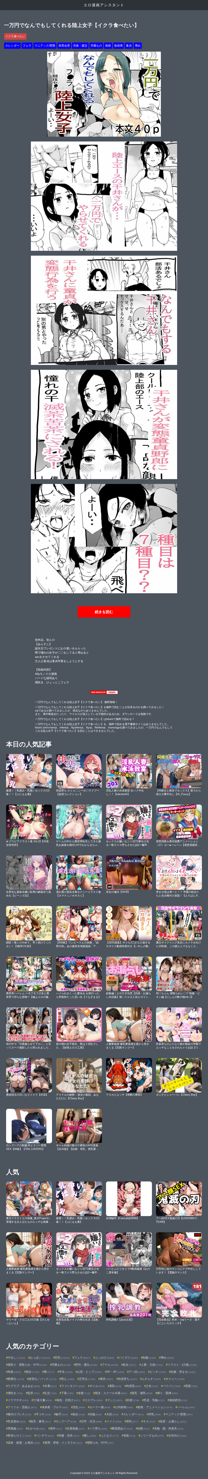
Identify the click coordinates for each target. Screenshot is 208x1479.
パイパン (172, 1386)
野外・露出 (86, 1364)
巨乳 (62, 1357)
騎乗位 (16, 1378)
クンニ (114, 1400)
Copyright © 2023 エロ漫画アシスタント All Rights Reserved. (104, 1473)
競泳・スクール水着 (111, 1393)
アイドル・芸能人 (22, 1407)
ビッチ (158, 1371)
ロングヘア (66, 1421)
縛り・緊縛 (167, 1393)
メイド (113, 1421)
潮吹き (15, 1393)
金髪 (84, 1393)
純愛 (143, 1428)
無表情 (118, 45)
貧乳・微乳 (142, 1393)
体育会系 (64, 45)
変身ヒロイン (19, 1435)
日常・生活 (91, 1421)
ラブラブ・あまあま (24, 1386)
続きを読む (104, 612)
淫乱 (79, 1407)
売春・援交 (80, 45)
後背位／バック (42, 1378)
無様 (108, 45)
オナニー (175, 1378)
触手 (62, 1414)
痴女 (79, 1414)
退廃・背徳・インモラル (63, 1442)
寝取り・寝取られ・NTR (27, 1364)
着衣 (106, 1378)
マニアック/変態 (45, 45)
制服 (149, 1357)
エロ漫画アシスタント (104, 5)
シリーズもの (152, 1435)
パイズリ (128, 1357)
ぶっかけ (104, 1357)
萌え (67, 1378)
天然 (112, 1414)
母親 (129, 1435)
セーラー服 (100, 1407)
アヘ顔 (137, 1371)
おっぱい (40, 1357)
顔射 (133, 1400)
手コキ (43, 1414)
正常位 (87, 1378)
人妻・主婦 (152, 1364)
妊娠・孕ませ (183, 1371)
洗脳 (95, 1414)
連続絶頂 (178, 1400)
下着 (67, 1393)
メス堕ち (98, 1428)
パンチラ (45, 1435)
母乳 (132, 1421)
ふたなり (110, 1435)
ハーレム (186, 1407)
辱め (138, 45)
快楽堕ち (127, 1378)
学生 (66, 1371)
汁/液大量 (42, 1400)
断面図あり (122, 1428)
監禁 (33, 1393)
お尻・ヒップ (89, 1371)
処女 (129, 1364)
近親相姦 (76, 1428)
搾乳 (154, 1414)
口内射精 (124, 1407)
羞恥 (115, 1386)
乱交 (50, 1393)
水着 (50, 1386)
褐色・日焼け (68, 1400)
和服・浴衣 (68, 1435)
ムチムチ (151, 1378)
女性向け (177, 1435)
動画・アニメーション (155, 1407)
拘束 (14, 1371)
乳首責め (17, 1421)
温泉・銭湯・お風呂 (24, 1442)
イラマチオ (18, 1400)
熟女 (32, 1371)
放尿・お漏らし (173, 1421)
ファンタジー (73, 1386)
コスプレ (94, 1400)
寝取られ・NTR (100, 1442)
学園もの (96, 45)
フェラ (27, 45)
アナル (110, 1364)
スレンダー (12, 45)
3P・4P (115, 1371)
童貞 (129, 45)
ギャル (97, 1386)
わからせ (36, 1428)
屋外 (56, 1428)
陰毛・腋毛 (40, 1421)
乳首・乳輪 (154, 1400)
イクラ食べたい (15, 36)
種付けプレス (19, 1414)
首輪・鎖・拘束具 (168, 1428)
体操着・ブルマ (55, 1407)
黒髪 (191, 1386)
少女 (152, 1386)
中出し (16, 1357)
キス (149, 1421)
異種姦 (15, 1428)
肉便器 (133, 1386)
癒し (90, 1435)
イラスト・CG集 (182, 1364)
